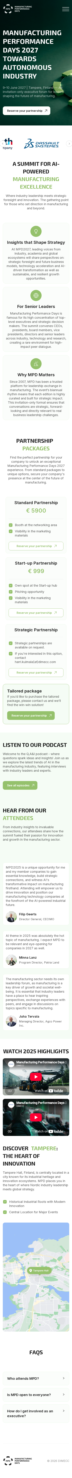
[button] (36, 1378)
